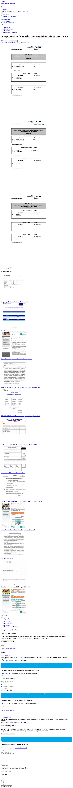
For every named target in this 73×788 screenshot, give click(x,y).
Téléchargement (5, 41)
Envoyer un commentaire (7, 641)
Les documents (5, 3)
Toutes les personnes (9, 686)
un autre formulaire (20, 748)
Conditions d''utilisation (20, 660)
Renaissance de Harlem (10, 32)
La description (8, 678)
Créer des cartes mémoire (21, 11)
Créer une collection (6, 690)
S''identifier (4, 9)
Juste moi (5, 688)
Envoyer (9, 786)
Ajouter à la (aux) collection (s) (9, 42)
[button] (4, 268)
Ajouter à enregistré (23, 42)
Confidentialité (9, 660)
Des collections (11, 16)
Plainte (3, 655)
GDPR (3, 660)
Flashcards (12, 3)
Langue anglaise (8, 29)
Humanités (7, 27)
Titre (2, 675)
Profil (2, 24)
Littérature (7, 30)
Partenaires (8, 655)
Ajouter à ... (14, 41)
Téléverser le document (7, 11)
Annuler (3, 786)
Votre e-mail (4, 765)
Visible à (3, 685)
